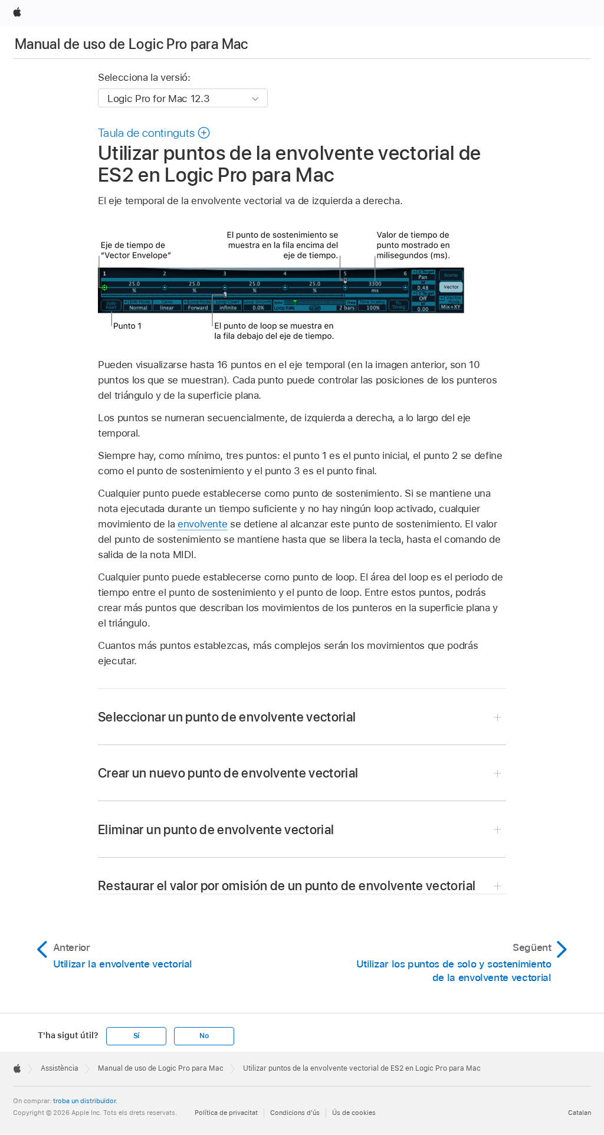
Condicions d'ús (295, 1112)
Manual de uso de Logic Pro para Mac (131, 44)
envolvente (202, 524)
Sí (136, 1036)
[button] (154, 133)
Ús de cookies (354, 1112)
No (204, 1036)
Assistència (59, 1068)
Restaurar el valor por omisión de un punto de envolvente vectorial (286, 885)
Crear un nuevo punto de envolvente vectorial (228, 772)
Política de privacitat (226, 1112)
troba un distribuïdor (84, 1101)
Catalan (579, 1112)
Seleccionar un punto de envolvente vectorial (227, 716)
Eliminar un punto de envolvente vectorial (216, 829)
